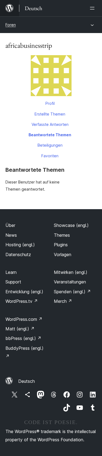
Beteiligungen (50, 145)
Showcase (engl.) (71, 225)
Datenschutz (18, 254)
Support (13, 282)
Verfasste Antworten (50, 124)
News (11, 235)
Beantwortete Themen (50, 134)
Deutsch (26, 381)
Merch (63, 301)
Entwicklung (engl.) (24, 291)
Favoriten (49, 155)
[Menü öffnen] (93, 8)
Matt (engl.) (20, 328)
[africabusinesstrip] (51, 76)
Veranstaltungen (70, 282)
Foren (10, 24)
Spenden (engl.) (72, 291)
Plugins (61, 244)
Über (10, 225)
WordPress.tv (21, 301)
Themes (62, 235)
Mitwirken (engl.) (70, 272)
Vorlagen (62, 254)
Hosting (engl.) (20, 244)
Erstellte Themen (50, 114)
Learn (11, 272)
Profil (50, 103)
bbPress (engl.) (23, 338)
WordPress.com (23, 319)
